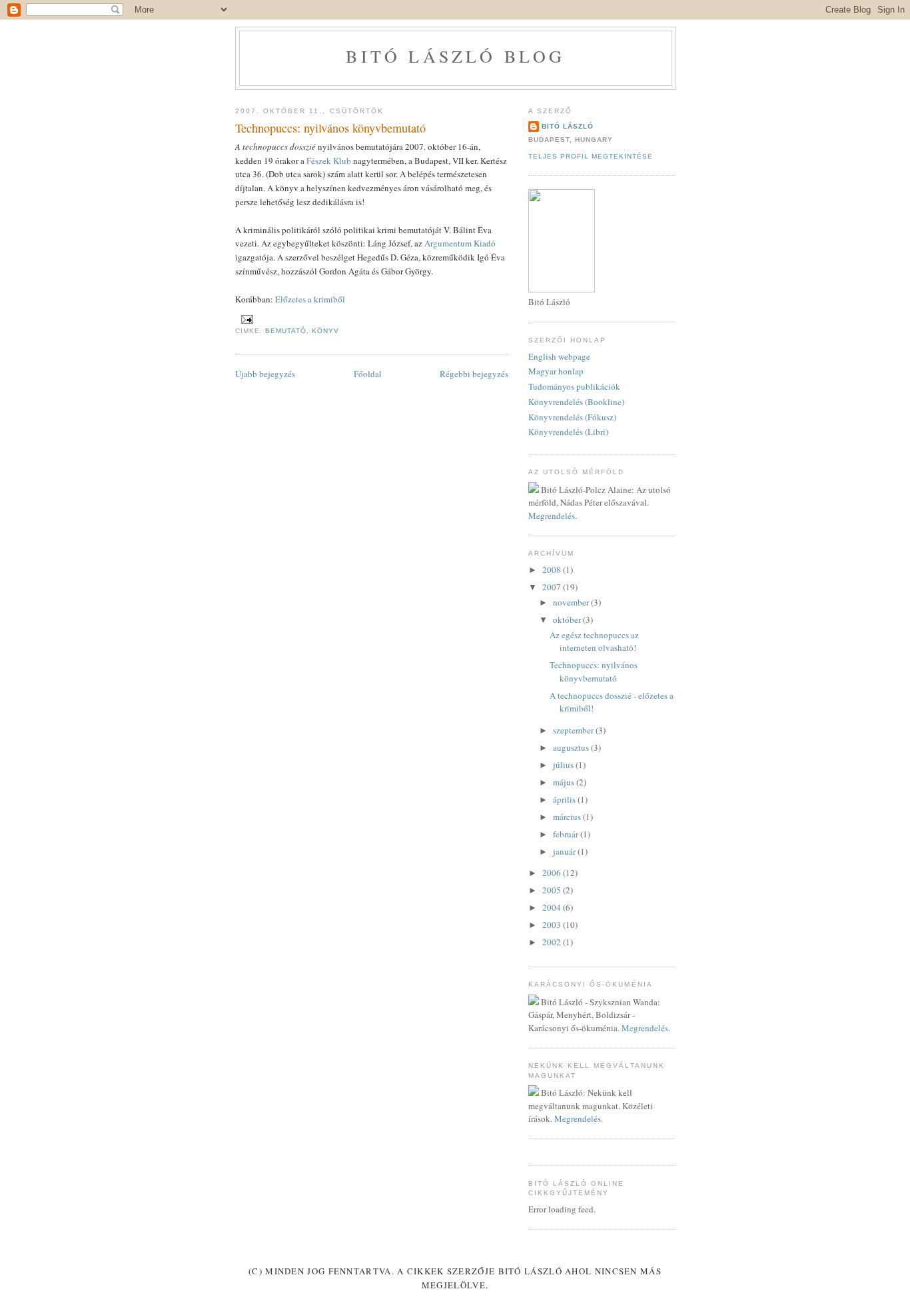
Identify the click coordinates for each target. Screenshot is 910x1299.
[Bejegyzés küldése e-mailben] (246, 318)
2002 (552, 942)
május (564, 782)
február (566, 834)
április (565, 799)
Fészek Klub (328, 161)
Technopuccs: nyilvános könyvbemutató (594, 671)
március (568, 817)
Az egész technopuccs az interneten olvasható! (594, 641)
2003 (552, 925)
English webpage (559, 356)
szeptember (574, 730)
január (565, 851)
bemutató (285, 330)
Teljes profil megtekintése (590, 156)
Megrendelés (551, 516)
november (572, 602)
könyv (325, 330)
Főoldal (368, 374)
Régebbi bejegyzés (474, 374)
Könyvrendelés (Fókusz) (572, 417)
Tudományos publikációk (574, 386)
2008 (552, 570)
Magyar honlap (556, 371)
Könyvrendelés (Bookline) (576, 402)
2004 (552, 907)
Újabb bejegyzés (265, 374)
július (564, 765)
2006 (552, 873)
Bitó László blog (455, 56)
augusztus (572, 747)
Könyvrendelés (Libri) (568, 432)
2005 (552, 890)
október (568, 620)
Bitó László (568, 126)
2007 (552, 587)
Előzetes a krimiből (310, 299)
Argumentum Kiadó (460, 243)
